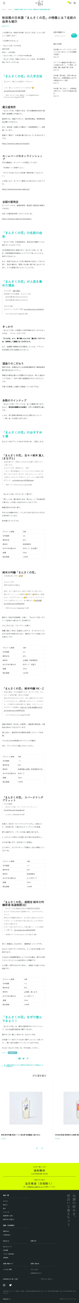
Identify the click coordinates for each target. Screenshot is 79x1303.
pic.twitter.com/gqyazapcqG (14, 810)
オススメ (5, 1201)
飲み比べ (5, 1205)
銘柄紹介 (13, 1053)
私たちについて (7, 1246)
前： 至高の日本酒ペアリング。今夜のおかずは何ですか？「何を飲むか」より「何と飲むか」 (23, 1065)
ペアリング (6, 1212)
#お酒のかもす (36, 707)
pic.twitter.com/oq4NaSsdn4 (14, 603)
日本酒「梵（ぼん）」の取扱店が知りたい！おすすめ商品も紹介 (64, 91)
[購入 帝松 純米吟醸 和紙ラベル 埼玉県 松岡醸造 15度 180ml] (26, 1108)
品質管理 (5, 1257)
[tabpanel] (39, 1116)
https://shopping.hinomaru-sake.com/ (16, 189)
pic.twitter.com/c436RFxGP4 (14, 710)
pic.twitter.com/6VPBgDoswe (23, 480)
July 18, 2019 (28, 485)
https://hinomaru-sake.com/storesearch (16, 219)
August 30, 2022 (19, 97)
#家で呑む (16, 291)
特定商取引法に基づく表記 (10, 1279)
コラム (10, 9)
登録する (73, 36)
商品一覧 (6, 1195)
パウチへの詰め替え (8, 1254)
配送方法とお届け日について (36, 1187)
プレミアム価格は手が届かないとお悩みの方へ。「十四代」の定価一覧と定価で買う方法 (64, 65)
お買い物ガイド (8, 1264)
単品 (4, 1208)
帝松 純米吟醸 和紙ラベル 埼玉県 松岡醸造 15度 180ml (20, 1135)
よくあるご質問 (7, 1269)
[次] (42, 1148)
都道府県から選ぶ (8, 1216)
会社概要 (5, 1250)
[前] (37, 1148)
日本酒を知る (6, 1235)
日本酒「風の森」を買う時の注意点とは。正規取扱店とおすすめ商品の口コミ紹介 (64, 78)
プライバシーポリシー (47, 1279)
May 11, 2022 (32, 934)
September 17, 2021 (23, 608)
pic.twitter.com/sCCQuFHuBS (14, 91)
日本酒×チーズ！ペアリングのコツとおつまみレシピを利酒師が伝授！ (64, 52)
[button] (3, 3)
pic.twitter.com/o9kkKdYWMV (24, 930)
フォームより (34, 1269)
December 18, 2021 (18, 814)
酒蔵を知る (6, 1231)
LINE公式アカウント (36, 1273)
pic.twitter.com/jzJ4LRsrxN (34, 309)
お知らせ (33, 1241)
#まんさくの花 (25, 707)
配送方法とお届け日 (8, 1219)
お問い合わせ (35, 1264)
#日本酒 (38, 600)
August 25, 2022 (22, 314)
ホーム (4, 9)
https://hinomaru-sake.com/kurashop (15, 143)
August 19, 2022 (25, 715)
